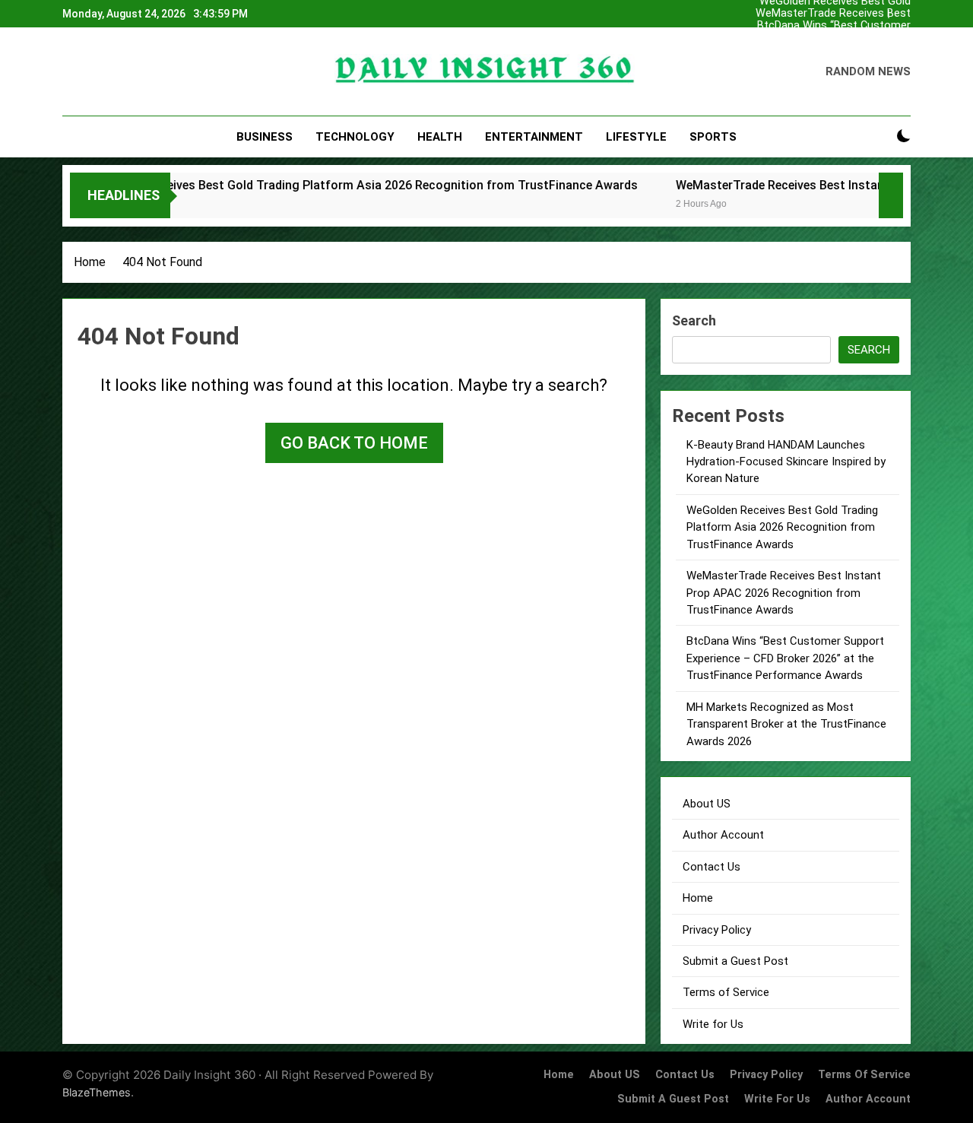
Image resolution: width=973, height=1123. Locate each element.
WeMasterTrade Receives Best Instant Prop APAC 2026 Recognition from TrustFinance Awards (819, 14)
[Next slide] (903, 10)
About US (707, 804)
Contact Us (711, 867)
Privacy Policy (717, 930)
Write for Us (713, 1024)
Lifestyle (636, 137)
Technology (355, 137)
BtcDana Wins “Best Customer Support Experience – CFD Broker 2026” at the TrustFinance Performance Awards (828, 26)
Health (439, 137)
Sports (713, 137)
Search (694, 320)
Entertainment (534, 137)
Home (698, 898)
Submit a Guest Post (735, 961)
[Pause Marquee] (891, 195)
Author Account (723, 835)
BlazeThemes (96, 1092)
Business (264, 137)
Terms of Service (726, 992)
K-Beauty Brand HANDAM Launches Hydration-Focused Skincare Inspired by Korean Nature (819, 38)
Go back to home (354, 442)
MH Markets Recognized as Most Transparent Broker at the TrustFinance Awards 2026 (786, 724)
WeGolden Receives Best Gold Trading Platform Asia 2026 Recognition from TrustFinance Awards (832, 50)
